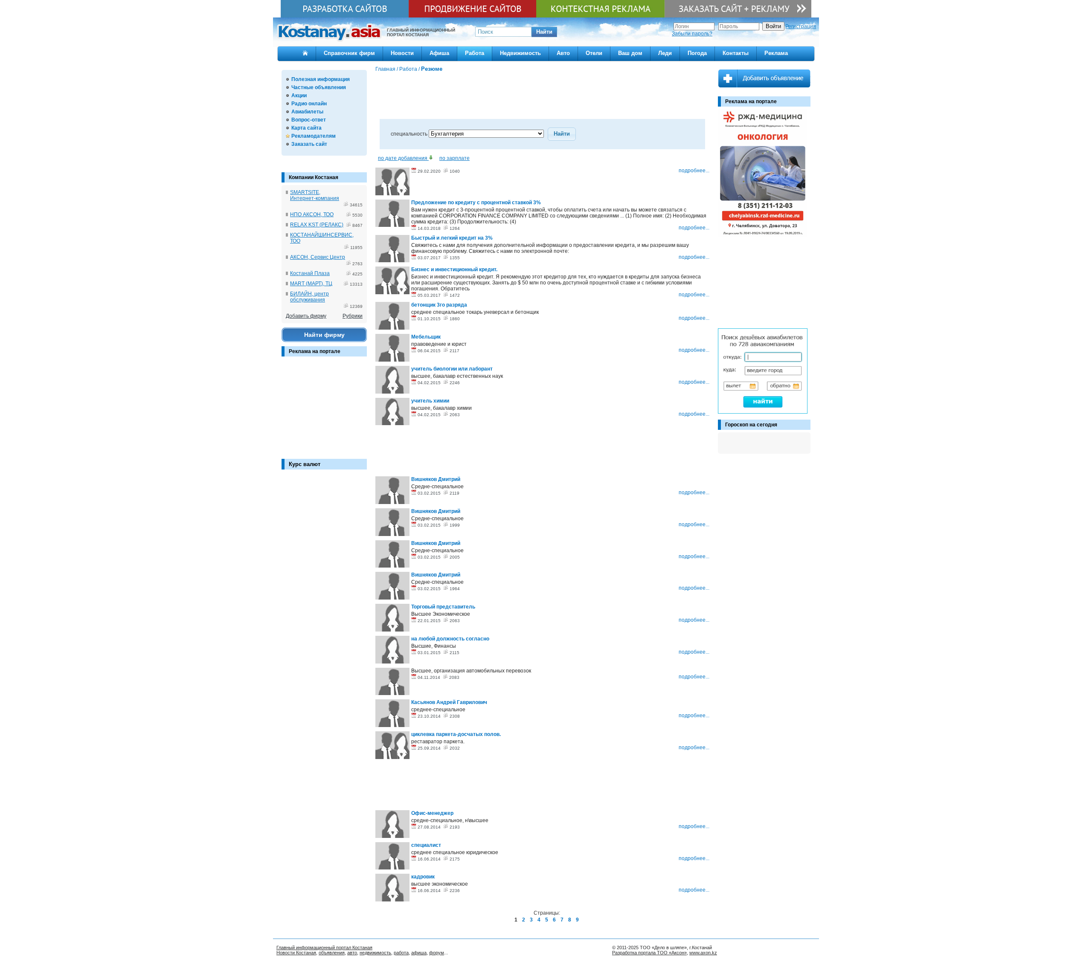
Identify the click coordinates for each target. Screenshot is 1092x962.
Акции (299, 96)
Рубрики (353, 316)
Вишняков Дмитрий (435, 479)
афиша (419, 952)
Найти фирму (324, 334)
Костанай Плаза (310, 273)
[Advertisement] (324, 412)
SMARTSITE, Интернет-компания (314, 195)
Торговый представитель (443, 607)
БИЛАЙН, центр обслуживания (309, 297)
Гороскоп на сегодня (751, 425)
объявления (332, 952)
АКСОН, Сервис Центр (317, 257)
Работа (474, 53)
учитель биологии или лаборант (452, 369)
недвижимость (375, 952)
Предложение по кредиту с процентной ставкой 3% (476, 203)
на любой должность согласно (450, 639)
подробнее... (694, 171)
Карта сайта (306, 128)
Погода (697, 53)
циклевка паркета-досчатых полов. (456, 734)
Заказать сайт (309, 144)
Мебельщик (426, 337)
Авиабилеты (307, 112)
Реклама (776, 53)
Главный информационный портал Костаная (324, 947)
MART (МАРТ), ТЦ (311, 284)
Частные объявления (318, 87)
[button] (544, 32)
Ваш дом (630, 53)
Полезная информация (320, 79)
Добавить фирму (306, 316)
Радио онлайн (309, 104)
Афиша (439, 53)
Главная (385, 69)
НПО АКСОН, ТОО (312, 214)
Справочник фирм (349, 53)
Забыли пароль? (692, 34)
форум (436, 952)
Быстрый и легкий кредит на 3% (452, 238)
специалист (426, 845)
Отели (594, 53)
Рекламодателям (313, 136)
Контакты (736, 53)
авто (352, 952)
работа (401, 952)
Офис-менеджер (432, 813)
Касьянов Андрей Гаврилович (449, 702)
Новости (402, 53)
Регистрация (800, 26)
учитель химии (430, 401)
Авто (563, 53)
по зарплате (454, 158)
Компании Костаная (313, 177)
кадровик (423, 877)
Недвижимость (520, 53)
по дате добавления (403, 158)
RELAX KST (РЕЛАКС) (316, 225)
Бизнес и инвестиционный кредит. (454, 269)
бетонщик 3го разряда (439, 305)
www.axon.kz (703, 952)
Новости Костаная (296, 952)
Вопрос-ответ (308, 120)
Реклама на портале (314, 351)
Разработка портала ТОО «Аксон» (649, 952)
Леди (665, 53)
